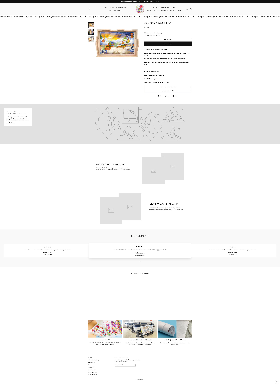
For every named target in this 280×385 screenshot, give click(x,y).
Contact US (91, 367)
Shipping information (168, 87)
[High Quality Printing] (140, 329)
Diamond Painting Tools (164, 7)
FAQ (89, 365)
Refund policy (91, 369)
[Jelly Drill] (105, 329)
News (180, 10)
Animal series (91, 362)
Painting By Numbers (157, 10)
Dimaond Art (115, 10)
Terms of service (92, 372)
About (173, 10)
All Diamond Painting (93, 360)
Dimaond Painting (118, 7)
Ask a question (168, 90)
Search (90, 357)
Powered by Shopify (140, 379)
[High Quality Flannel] (175, 329)
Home (105, 7)
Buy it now (168, 44)
